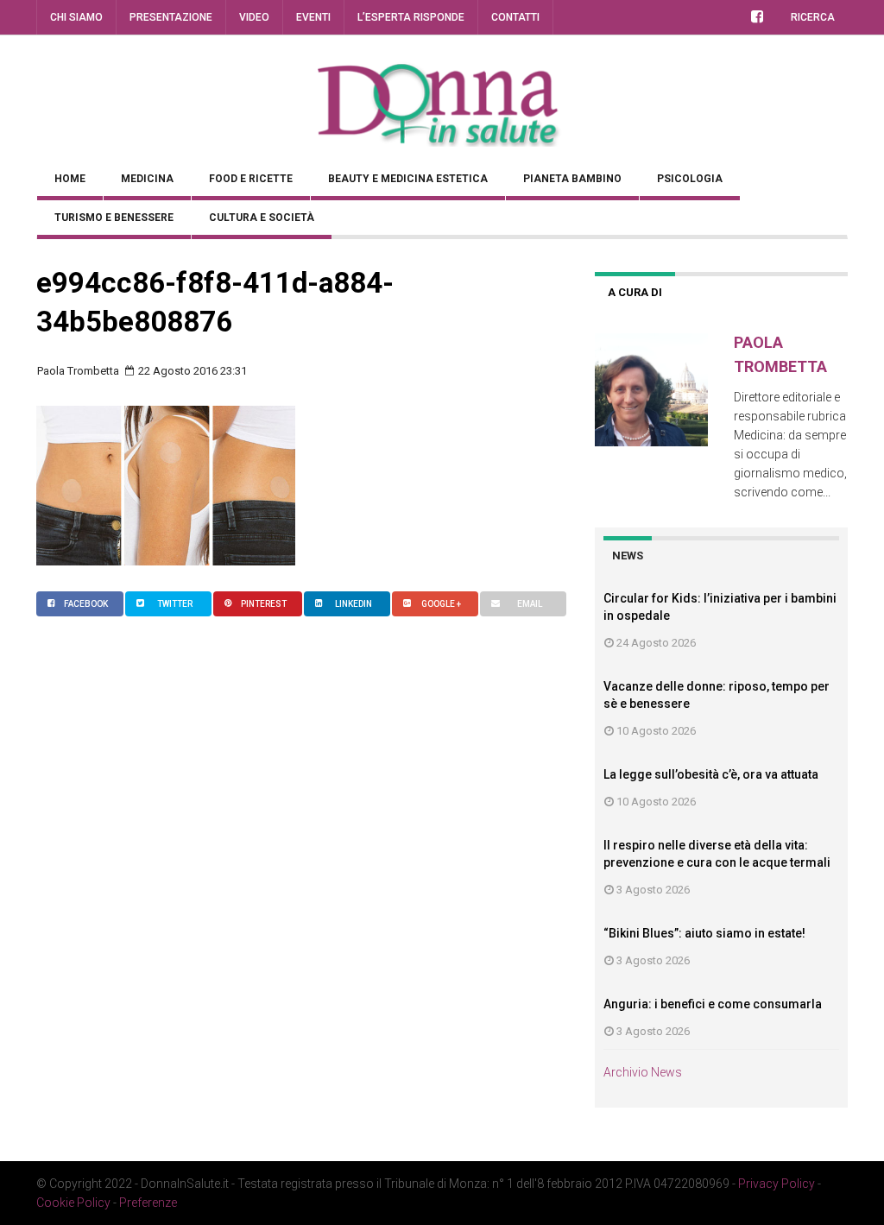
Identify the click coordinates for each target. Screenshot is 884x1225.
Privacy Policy (776, 1183)
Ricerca (813, 17)
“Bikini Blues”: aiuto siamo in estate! (704, 933)
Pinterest (264, 604)
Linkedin (353, 604)
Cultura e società (261, 218)
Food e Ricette (251, 179)
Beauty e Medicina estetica (408, 179)
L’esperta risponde (410, 17)
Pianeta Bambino (572, 179)
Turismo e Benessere (114, 218)
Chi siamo (76, 17)
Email (529, 604)
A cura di (635, 292)
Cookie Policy (73, 1202)
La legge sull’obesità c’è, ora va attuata (710, 774)
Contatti (515, 17)
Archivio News (642, 1072)
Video (254, 17)
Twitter (175, 604)
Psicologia (690, 179)
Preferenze (148, 1202)
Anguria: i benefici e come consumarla (712, 1004)
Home (69, 179)
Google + (441, 604)
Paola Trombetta (78, 370)
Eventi (313, 17)
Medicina (147, 179)
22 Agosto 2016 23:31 (191, 370)
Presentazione (170, 17)
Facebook (86, 604)
